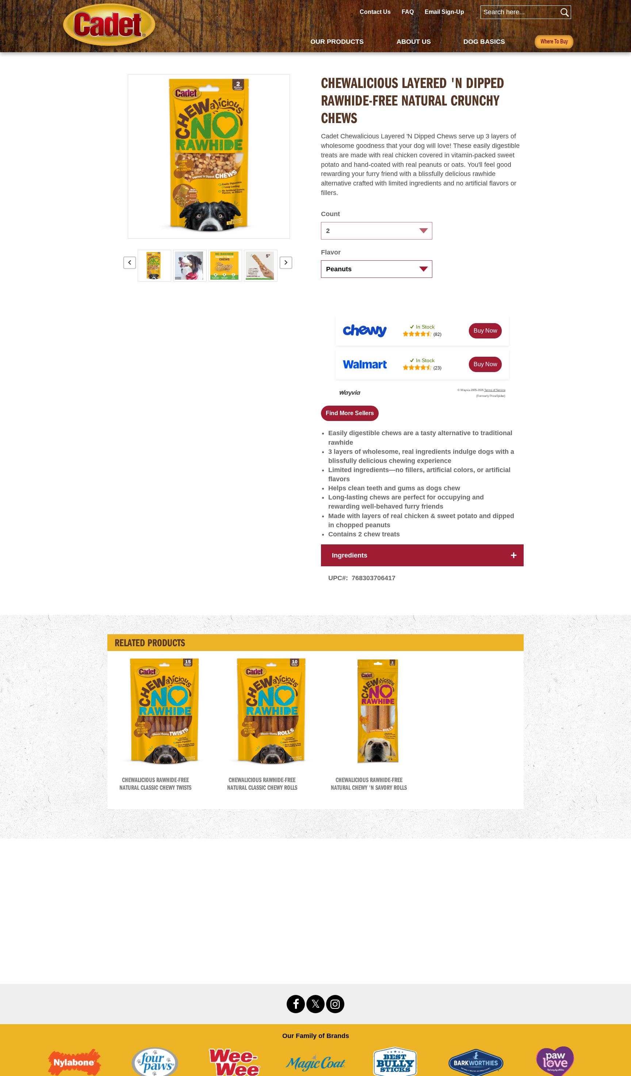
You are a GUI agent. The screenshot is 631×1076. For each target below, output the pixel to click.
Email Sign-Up (444, 12)
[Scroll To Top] (595, 1029)
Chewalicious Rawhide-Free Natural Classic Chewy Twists (155, 783)
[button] (350, 413)
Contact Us (375, 12)
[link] (485, 330)
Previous (129, 265)
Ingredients (349, 555)
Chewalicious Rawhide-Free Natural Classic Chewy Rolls (262, 783)
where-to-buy (554, 41)
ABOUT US (414, 41)
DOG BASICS (484, 41)
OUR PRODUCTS (337, 41)
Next (285, 265)
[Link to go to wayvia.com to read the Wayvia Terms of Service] (350, 393)
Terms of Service (494, 390)
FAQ (408, 12)
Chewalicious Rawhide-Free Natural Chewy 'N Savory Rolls (369, 783)
